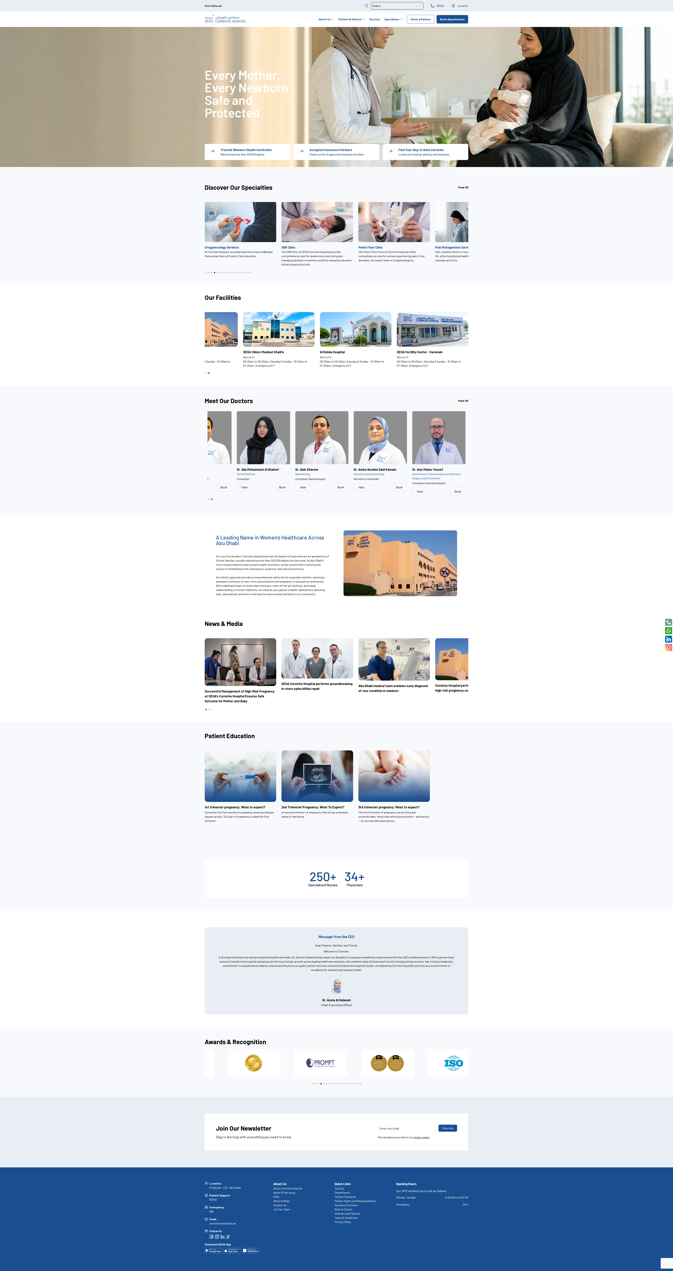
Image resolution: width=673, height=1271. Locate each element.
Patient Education (345, 1196)
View (244, 487)
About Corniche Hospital (287, 1188)
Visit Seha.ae (213, 5)
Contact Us (279, 1205)
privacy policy (421, 1137)
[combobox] (397, 5)
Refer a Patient (421, 19)
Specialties (391, 19)
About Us (325, 19)
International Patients (347, 1213)
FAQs (276, 1196)
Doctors (374, 19)
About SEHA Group (284, 1192)
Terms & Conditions (346, 1217)
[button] (206, 272)
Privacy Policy (343, 1222)
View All (463, 187)
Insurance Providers (346, 1205)
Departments (342, 1192)
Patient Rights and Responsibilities (355, 1201)
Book (223, 487)
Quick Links (343, 1184)
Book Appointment (452, 19)
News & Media (281, 1201)
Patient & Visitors (350, 19)
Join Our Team (281, 1209)
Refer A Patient (343, 1209)
